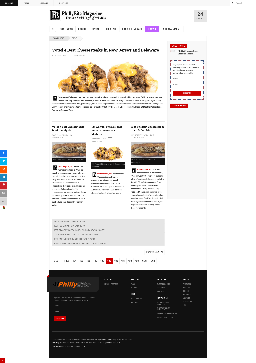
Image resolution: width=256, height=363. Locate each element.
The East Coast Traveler (163, 303)
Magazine (9, 3)
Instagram (187, 301)
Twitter (186, 288)
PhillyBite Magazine (103, 339)
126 (88, 261)
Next (144, 261)
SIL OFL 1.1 (82, 346)
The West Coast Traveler (163, 309)
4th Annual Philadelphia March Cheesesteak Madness (106, 130)
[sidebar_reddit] (3, 169)
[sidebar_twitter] (3, 161)
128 (102, 261)
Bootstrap (55, 343)
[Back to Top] (2, 360)
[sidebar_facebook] (3, 153)
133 (137, 261)
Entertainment (171, 29)
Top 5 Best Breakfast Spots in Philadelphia (76, 234)
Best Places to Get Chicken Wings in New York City (79, 230)
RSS (184, 305)
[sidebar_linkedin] (3, 178)
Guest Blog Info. (164, 284)
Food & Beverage (132, 29)
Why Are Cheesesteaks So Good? (70, 221)
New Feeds (161, 292)
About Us (134, 302)
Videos (26, 3)
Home (52, 29)
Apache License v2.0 (112, 343)
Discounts (44, 3)
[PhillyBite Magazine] (77, 15)
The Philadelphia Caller (167, 314)
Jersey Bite (63, 3)
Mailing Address (111, 284)
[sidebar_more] (3, 202)
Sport (95, 29)
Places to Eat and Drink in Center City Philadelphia (80, 243)
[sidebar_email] (3, 194)
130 (116, 261)
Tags (133, 284)
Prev (66, 261)
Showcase (161, 288)
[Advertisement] (187, 151)
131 (123, 261)
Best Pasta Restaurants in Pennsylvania (74, 239)
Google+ (186, 291)
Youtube (186, 298)
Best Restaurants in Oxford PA (69, 226)
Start (57, 261)
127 (95, 261)
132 (130, 261)
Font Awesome (57, 346)
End (153, 261)
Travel (152, 29)
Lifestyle (111, 29)
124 (74, 261)
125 (81, 261)
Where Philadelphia (165, 317)
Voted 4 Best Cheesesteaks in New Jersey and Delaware (105, 50)
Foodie (82, 29)
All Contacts (136, 299)
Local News (66, 29)
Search (134, 288)
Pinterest (187, 294)
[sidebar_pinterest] (3, 186)
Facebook (187, 284)
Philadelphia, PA (65, 167)
